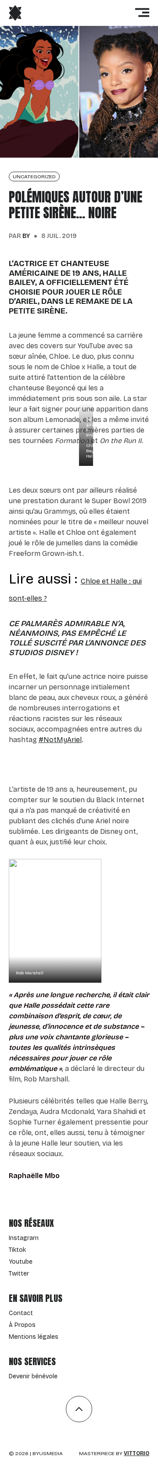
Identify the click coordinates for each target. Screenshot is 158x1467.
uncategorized (34, 176)
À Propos (22, 1325)
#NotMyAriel (60, 739)
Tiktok (17, 1250)
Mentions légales (33, 1337)
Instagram (24, 1238)
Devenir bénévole (33, 1376)
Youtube (20, 1261)
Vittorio (136, 1453)
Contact (21, 1313)
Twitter (19, 1273)
